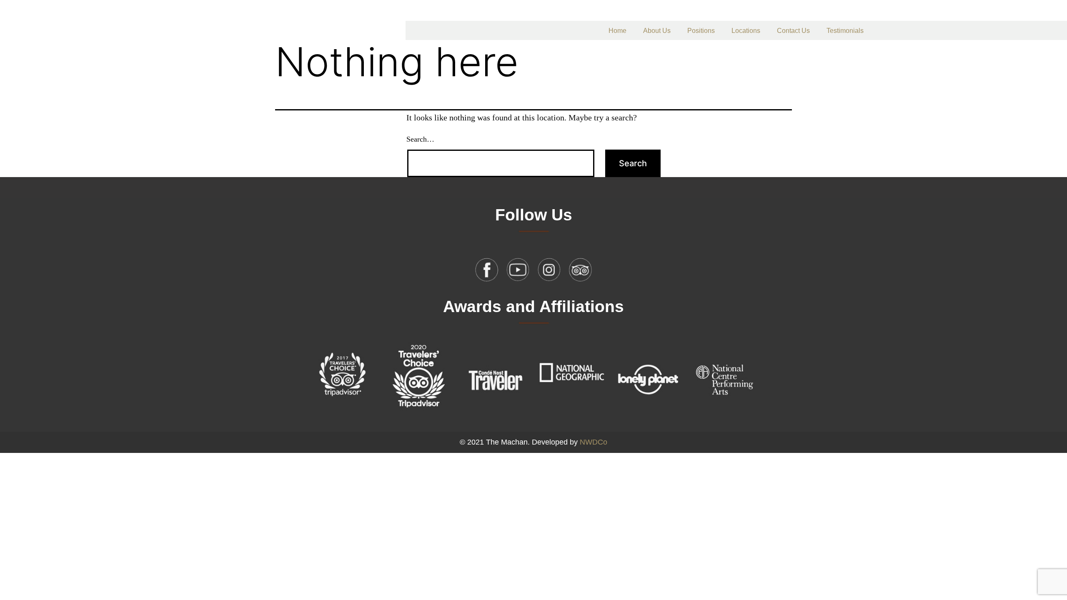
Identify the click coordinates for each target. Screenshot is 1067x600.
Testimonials (845, 30)
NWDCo (593, 442)
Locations (745, 30)
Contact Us (793, 30)
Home (617, 30)
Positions (701, 30)
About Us (657, 30)
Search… (420, 139)
